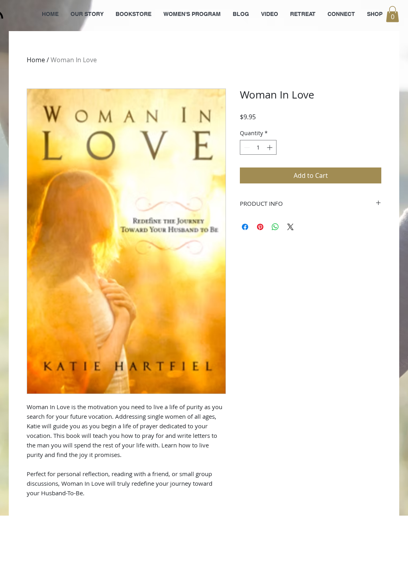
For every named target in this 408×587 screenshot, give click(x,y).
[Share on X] (290, 227)
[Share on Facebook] (245, 227)
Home (36, 59)
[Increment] (270, 147)
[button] (392, 14)
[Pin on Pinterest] (260, 227)
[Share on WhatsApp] (275, 227)
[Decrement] (246, 147)
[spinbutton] (258, 147)
